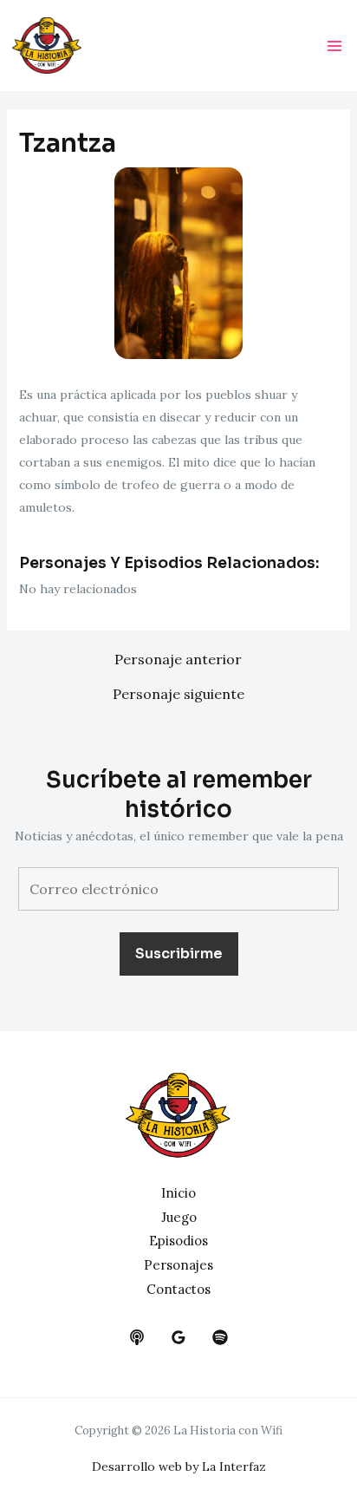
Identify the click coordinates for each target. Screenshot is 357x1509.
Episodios (178, 1240)
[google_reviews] (178, 1337)
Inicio (178, 1193)
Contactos (178, 1289)
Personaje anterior (178, 659)
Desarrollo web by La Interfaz (179, 1466)
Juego (179, 1217)
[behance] (137, 1337)
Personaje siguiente (178, 694)
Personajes (178, 1265)
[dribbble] (220, 1337)
